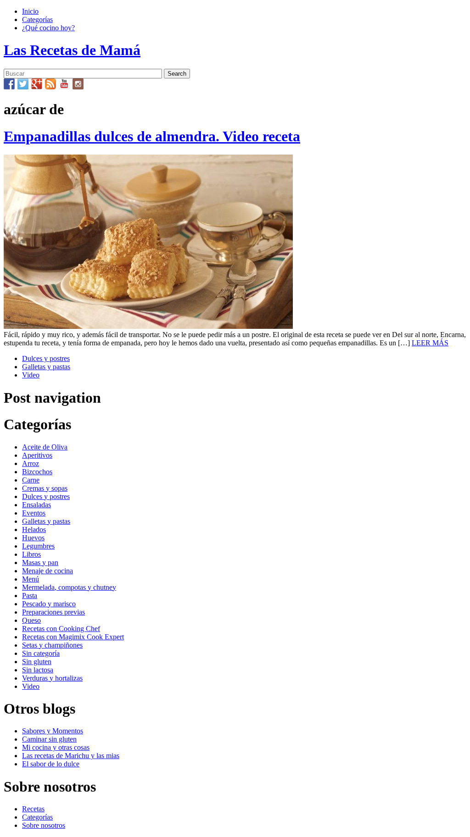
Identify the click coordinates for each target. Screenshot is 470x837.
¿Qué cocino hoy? (48, 28)
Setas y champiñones (52, 645)
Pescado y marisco (49, 604)
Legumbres (38, 546)
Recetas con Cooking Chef (61, 628)
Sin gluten (36, 661)
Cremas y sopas (44, 488)
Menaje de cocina (47, 571)
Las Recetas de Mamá (72, 50)
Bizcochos (37, 472)
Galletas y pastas (46, 367)
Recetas (33, 809)
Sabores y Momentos (52, 731)
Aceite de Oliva (44, 447)
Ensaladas (36, 505)
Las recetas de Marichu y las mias (70, 755)
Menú (30, 579)
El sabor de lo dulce (50, 764)
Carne (30, 480)
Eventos (33, 513)
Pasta (29, 595)
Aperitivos (37, 455)
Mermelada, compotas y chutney (69, 587)
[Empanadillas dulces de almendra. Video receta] (148, 326)
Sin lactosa (37, 670)
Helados (34, 529)
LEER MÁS (430, 343)
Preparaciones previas (53, 612)
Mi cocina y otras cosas (56, 747)
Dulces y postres (46, 358)
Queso (31, 620)
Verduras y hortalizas (52, 678)
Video (30, 375)
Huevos (33, 538)
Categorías (37, 19)
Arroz (30, 463)
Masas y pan (40, 562)
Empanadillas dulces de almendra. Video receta (152, 136)
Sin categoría (41, 653)
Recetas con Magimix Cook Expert (73, 637)
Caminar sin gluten (49, 739)
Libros (31, 554)
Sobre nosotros (43, 825)
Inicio (30, 11)
